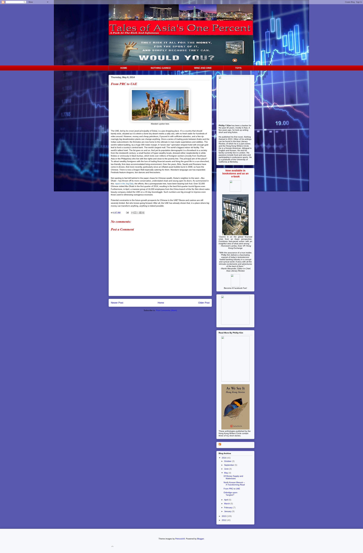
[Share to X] (137, 212)
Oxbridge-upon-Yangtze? (231, 493)
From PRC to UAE (232, 489)
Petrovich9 (180, 539)
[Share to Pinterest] (143, 212)
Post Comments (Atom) (166, 310)
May (226, 473)
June (226, 469)
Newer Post (117, 302)
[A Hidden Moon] (235, 286)
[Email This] (132, 212)
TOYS (238, 68)
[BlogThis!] (135, 212)
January (228, 511)
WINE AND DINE (203, 68)
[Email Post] (127, 212)
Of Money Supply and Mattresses (233, 477)
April (226, 500)
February (228, 507)
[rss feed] (220, 445)
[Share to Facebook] (140, 212)
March (227, 503)
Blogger (200, 539)
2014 (224, 458)
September (229, 465)
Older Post (204, 302)
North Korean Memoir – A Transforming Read (234, 483)
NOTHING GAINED (161, 68)
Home (161, 302)
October (228, 461)
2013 (224, 516)
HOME (123, 68)
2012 (224, 520)
